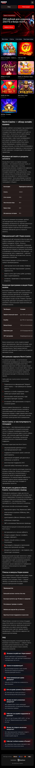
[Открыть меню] (32, 2)
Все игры (5, 39)
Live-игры (19, 39)
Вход (9, 6)
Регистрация (26, 6)
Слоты (12, 39)
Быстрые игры (28, 39)
